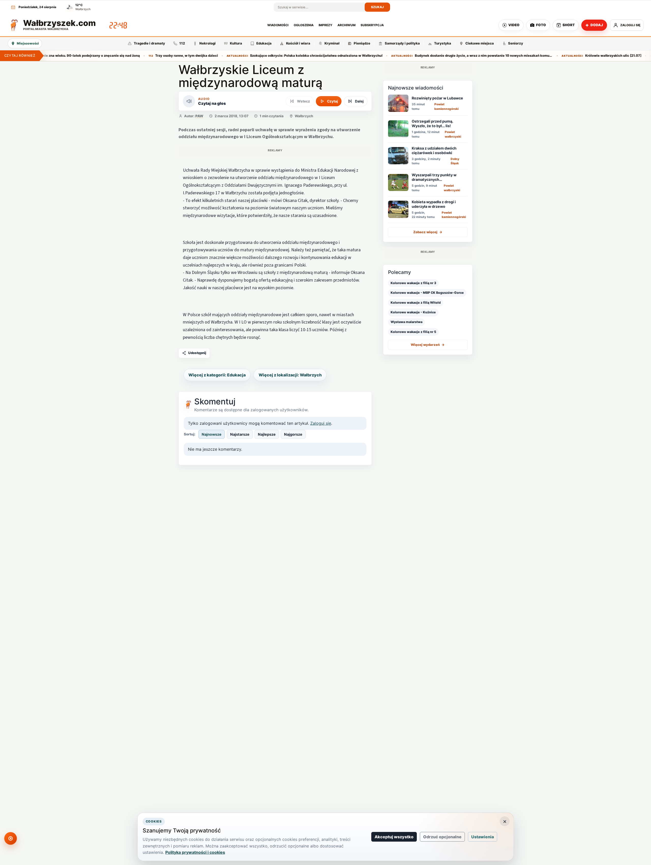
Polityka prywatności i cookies (195, 852)
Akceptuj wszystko (394, 836)
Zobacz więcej (427, 232)
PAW (199, 116)
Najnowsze (211, 434)
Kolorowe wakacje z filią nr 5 (413, 331)
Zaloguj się (320, 423)
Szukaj (377, 7)
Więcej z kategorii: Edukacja (217, 374)
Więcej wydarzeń (428, 344)
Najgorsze (293, 434)
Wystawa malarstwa (406, 322)
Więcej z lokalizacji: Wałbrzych (290, 374)
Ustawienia (482, 836)
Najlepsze (267, 434)
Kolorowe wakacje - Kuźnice (413, 312)
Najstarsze (239, 434)
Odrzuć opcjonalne (442, 836)
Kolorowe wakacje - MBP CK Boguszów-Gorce (427, 292)
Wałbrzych (304, 116)
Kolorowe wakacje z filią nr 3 (413, 283)
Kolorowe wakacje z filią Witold (416, 302)
